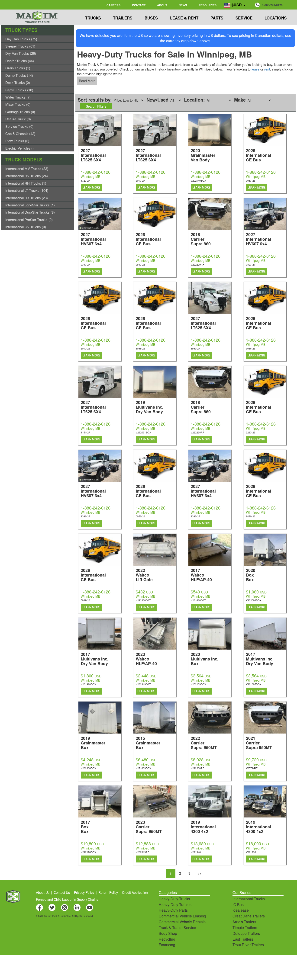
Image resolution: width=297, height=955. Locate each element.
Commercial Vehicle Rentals (182, 921)
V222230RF (197, 768)
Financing (167, 944)
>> (199, 873)
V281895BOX (253, 684)
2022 (144, 574)
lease (255, 69)
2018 (201, 238)
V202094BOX (253, 600)
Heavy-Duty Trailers (175, 904)
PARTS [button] (216, 18)
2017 (201, 574)
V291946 (196, 852)
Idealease (240, 910)
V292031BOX (143, 432)
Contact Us (62, 892)
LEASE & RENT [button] (184, 18)
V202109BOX (198, 684)
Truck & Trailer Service (177, 927)
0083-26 (250, 180)
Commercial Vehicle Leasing (182, 916)
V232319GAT (143, 684)
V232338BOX (88, 768)
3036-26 (250, 348)
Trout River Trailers (248, 944)
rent (267, 69)
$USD (237, 4)
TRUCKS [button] (93, 18)
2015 (148, 742)
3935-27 (195, 348)
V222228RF (197, 432)
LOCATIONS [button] (276, 18)
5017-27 (140, 180)
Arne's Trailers (244, 921)
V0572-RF (252, 768)
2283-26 (250, 432)
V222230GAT (143, 600)
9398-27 (85, 516)
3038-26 (140, 348)
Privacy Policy (84, 892)
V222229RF (197, 264)
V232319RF (142, 852)
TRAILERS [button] (122, 18)
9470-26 (250, 516)
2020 (203, 154)
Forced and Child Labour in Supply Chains (67, 899)
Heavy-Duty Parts (173, 910)
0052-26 (140, 516)
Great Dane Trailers (248, 916)
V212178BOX (88, 852)
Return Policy (108, 892)
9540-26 (140, 264)
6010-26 (85, 348)
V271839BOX (143, 768)
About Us (42, 892)
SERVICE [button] (244, 18)
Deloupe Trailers (246, 933)
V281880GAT (198, 600)
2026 (258, 154)
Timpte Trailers (244, 927)
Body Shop (168, 933)
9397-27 (85, 264)
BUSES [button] (151, 18)
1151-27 (85, 432)
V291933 (251, 852)
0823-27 (250, 264)
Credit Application (135, 892)
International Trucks (248, 898)
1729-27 (85, 180)
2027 (93, 154)
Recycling (167, 939)
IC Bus (238, 904)
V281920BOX (88, 684)
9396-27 (195, 516)
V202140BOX (198, 180)
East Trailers (242, 939)
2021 (259, 742)
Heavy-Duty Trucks (174, 898)
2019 (149, 406)
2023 (146, 658)
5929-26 (85, 600)
